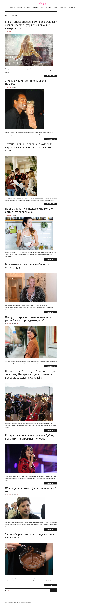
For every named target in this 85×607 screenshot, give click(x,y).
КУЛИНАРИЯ (35, 7)
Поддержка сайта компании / (14, 602)
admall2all (9, 31)
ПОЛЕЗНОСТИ (71, 7)
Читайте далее (50, 76)
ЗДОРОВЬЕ (48, 7)
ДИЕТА (42, 7)
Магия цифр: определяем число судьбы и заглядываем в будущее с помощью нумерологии (31, 25)
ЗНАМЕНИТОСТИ (21, 7)
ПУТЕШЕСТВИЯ (62, 7)
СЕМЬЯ (55, 7)
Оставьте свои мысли (22, 271)
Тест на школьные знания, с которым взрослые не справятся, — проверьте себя (28, 147)
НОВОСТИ (12, 7)
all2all (6, 602)
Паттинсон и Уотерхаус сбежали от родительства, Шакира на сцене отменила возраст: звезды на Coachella (30, 374)
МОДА (28, 7)
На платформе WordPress (26, 602)
